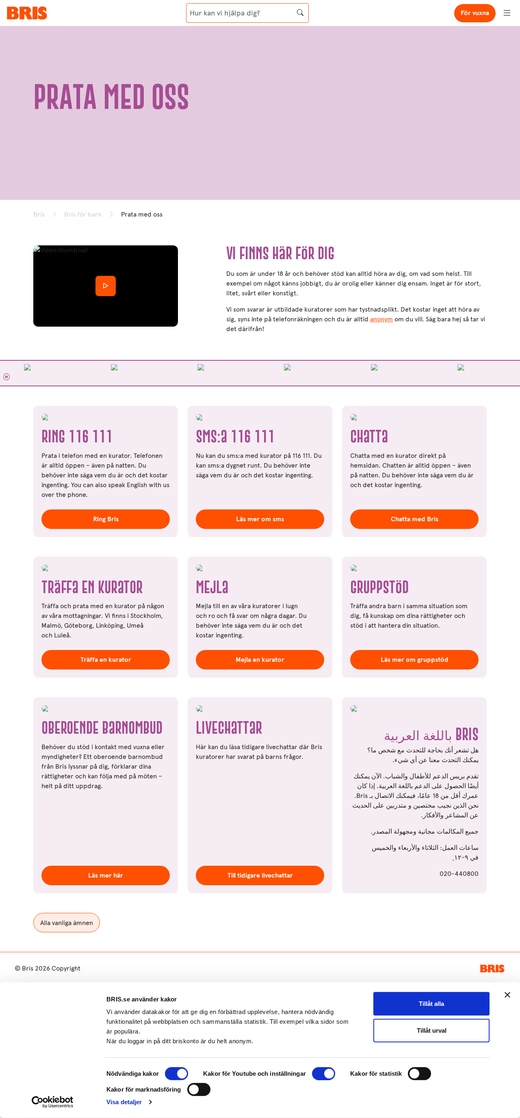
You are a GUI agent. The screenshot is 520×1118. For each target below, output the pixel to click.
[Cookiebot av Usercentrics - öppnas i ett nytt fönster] (52, 1102)
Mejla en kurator (260, 659)
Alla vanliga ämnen (66, 923)
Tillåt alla (431, 1003)
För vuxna (475, 13)
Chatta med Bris (414, 519)
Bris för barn (83, 214)
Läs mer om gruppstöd (414, 659)
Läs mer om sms (260, 519)
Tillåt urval (431, 1030)
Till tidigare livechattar (260, 875)
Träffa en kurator (105, 659)
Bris (39, 214)
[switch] (323, 1073)
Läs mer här (105, 875)
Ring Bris (106, 519)
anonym (381, 319)
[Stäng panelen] (507, 995)
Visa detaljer (124, 1101)
